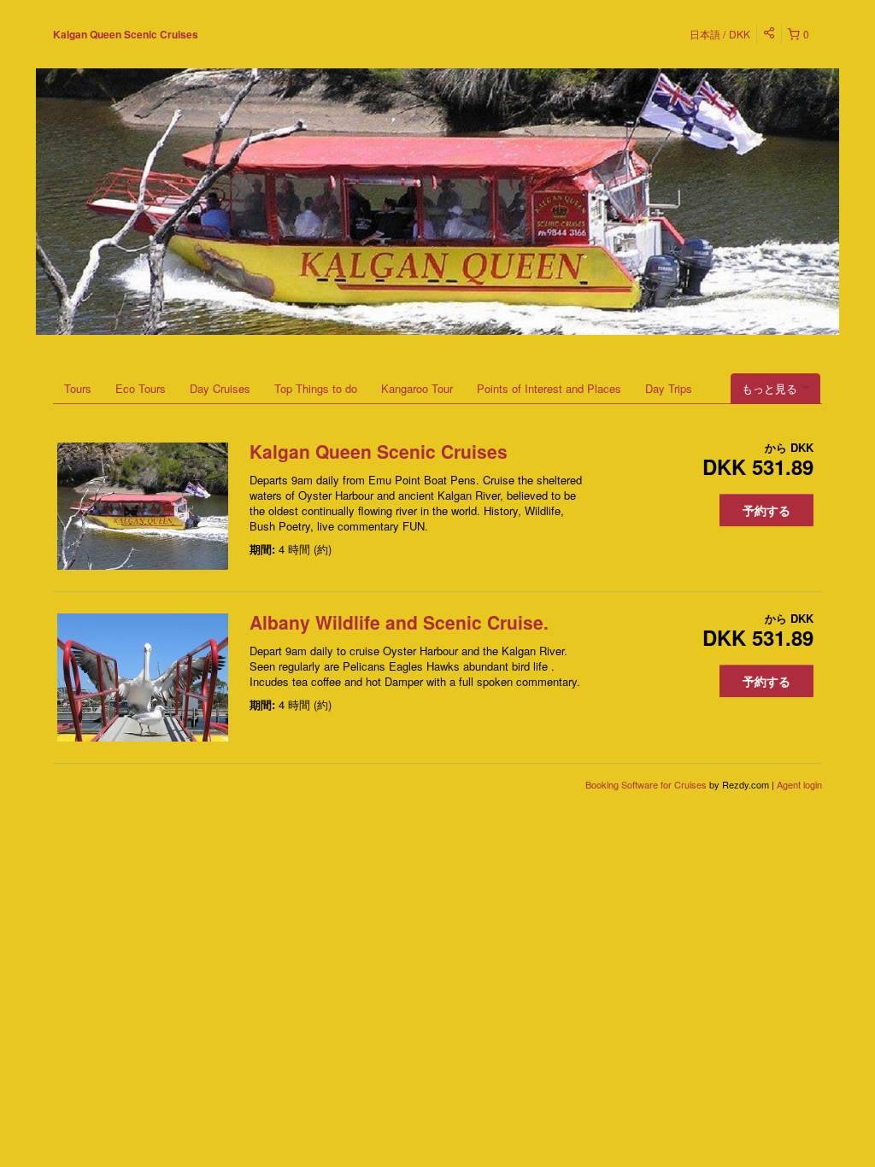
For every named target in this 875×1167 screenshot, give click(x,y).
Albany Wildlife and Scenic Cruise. (399, 622)
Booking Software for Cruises (647, 784)
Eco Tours (140, 388)
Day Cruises (220, 388)
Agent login (799, 784)
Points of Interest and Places (549, 388)
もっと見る (771, 388)
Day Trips (668, 388)
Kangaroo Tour (417, 388)
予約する (766, 510)
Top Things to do (315, 388)
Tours (77, 388)
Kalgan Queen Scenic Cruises (125, 34)
